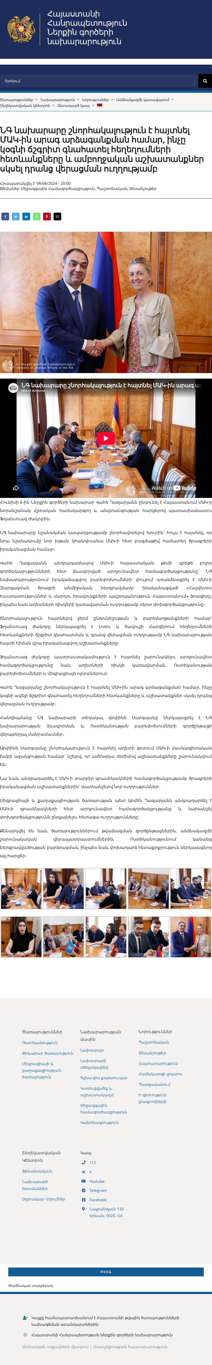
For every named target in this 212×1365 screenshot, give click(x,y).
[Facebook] (5, 216)
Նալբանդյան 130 (106, 1208)
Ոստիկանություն (40, 1042)
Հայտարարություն (158, 1063)
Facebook (98, 1199)
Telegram (98, 1190)
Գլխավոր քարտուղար (104, 1077)
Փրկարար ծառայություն (47, 1053)
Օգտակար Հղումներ (43, 1199)
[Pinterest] (47, 216)
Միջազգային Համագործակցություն (58, 188)
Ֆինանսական (37, 1171)
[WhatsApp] (36, 216)
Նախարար (92, 1050)
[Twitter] (15, 216)
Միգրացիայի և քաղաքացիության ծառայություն (41, 1070)
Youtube (97, 1181)
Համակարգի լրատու (161, 1073)
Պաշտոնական (112, 188)
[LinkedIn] (26, 216)
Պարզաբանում (154, 1084)
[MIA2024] (21, 16)
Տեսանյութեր (143, 188)
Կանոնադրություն (99, 1122)
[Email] (57, 216)
